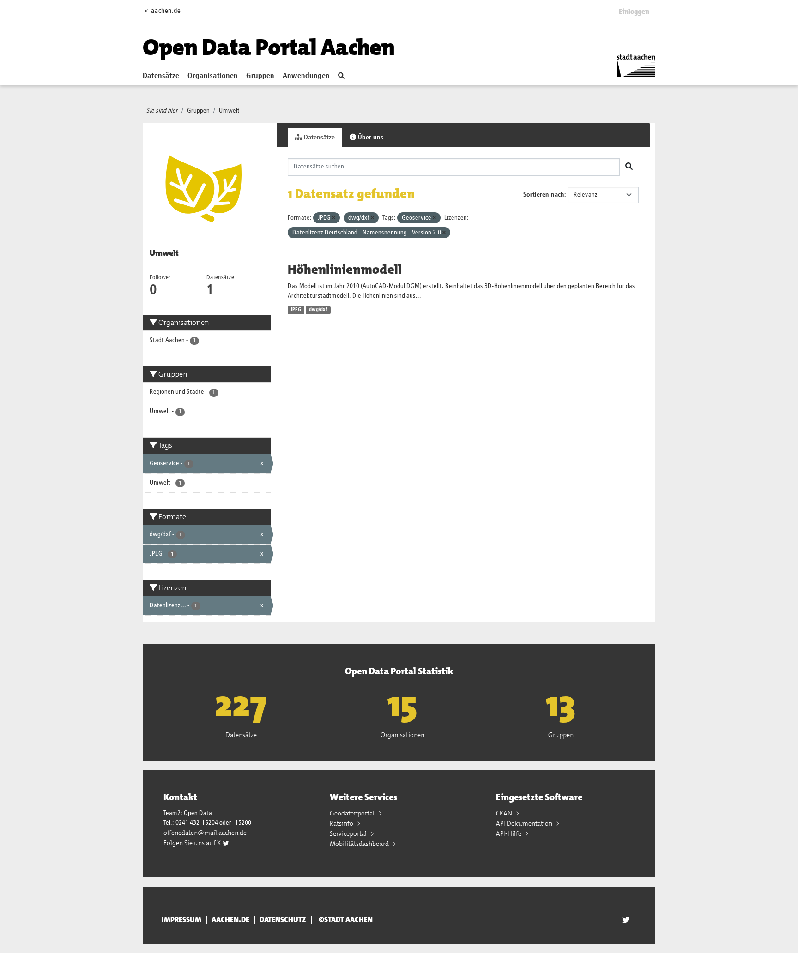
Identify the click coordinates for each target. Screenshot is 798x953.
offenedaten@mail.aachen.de (205, 832)
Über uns (369, 137)
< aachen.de (162, 10)
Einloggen (634, 11)
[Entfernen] (333, 218)
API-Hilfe (509, 833)
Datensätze (161, 76)
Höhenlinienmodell (345, 269)
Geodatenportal (353, 813)
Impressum (181, 920)
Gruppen (260, 76)
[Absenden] (629, 167)
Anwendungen (306, 76)
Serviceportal (349, 833)
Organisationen (212, 76)
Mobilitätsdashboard (360, 843)
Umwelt (229, 111)
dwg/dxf (318, 309)
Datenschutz (283, 920)
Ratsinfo (342, 823)
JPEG (295, 309)
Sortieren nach (543, 195)
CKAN (505, 813)
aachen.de (230, 920)
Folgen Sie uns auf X (192, 843)
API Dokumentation (525, 823)
